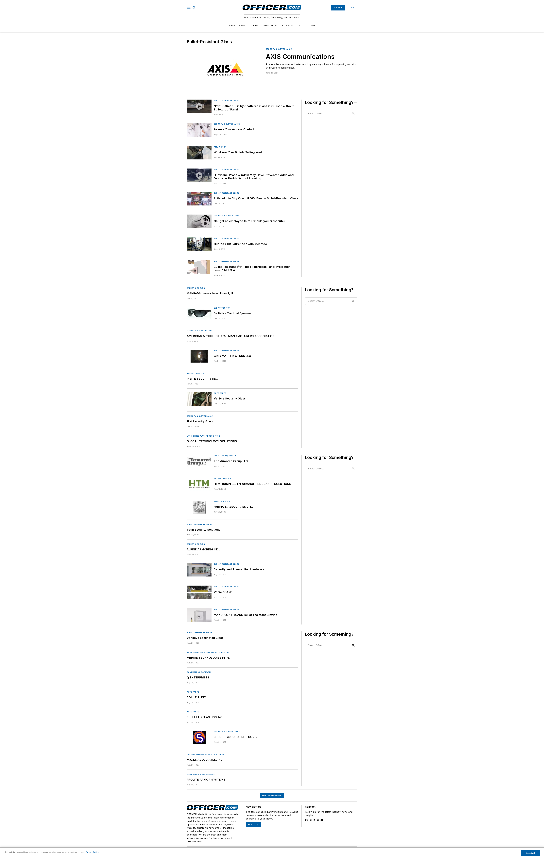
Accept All (530, 853)
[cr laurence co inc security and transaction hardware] (199, 569)
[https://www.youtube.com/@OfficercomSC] (321, 820)
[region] (272, 853)
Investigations (222, 501)
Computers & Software (199, 672)
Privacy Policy (92, 852)
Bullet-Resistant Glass (226, 101)
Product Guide (237, 26)
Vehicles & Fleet (291, 26)
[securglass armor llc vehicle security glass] (199, 399)
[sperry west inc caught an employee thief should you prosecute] (199, 221)
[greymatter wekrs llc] (199, 356)
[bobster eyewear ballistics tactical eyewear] (199, 313)
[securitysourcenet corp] (199, 737)
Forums (254, 26)
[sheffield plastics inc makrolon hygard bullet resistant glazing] (199, 615)
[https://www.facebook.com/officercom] (306, 820)
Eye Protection (222, 308)
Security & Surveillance (279, 49)
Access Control (195, 373)
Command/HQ (270, 26)
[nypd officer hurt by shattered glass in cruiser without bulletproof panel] (199, 106)
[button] (189, 8)
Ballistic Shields (196, 288)
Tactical (310, 26)
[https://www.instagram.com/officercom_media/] (310, 820)
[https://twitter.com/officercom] (317, 820)
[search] (194, 8)
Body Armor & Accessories (201, 774)
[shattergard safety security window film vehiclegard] (199, 592)
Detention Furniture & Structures (205, 754)
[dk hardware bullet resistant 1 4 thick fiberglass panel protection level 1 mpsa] (199, 267)
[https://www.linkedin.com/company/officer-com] (314, 820)
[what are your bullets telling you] (199, 152)
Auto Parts (220, 393)
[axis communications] (225, 69)
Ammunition (220, 147)
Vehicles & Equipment (225, 456)
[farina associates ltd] (199, 507)
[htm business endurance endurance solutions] (199, 484)
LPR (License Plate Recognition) (203, 436)
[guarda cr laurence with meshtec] (199, 244)
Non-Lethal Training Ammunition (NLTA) (208, 652)
